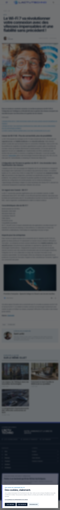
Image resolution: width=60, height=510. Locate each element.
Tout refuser (10, 504)
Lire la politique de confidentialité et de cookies (16, 499)
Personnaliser (33, 504)
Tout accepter (22, 504)
